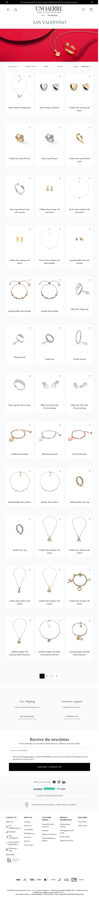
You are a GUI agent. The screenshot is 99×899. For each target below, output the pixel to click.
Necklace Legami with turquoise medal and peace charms (19, 653)
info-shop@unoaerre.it (15, 827)
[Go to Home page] (49, 9)
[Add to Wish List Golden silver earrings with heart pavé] (60, 178)
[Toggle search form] (16, 10)
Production (27, 826)
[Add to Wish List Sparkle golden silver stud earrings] (90, 229)
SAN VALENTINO (53, 15)
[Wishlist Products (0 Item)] (83, 10)
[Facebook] (54, 782)
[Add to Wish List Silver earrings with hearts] (60, 76)
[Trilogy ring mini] (19, 338)
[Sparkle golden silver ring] (79, 481)
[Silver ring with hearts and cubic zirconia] (19, 188)
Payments (45, 830)
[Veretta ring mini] (79, 338)
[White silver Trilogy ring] (79, 290)
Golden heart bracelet (19, 454)
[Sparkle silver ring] (19, 529)
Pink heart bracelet (79, 454)
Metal (46, 67)
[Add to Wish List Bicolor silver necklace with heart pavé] (90, 178)
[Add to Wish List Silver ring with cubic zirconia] (30, 376)
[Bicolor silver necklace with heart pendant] (49, 239)
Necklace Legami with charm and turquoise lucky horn (49, 653)
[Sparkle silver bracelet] (49, 290)
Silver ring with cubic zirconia (20, 405)
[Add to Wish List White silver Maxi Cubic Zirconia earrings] (60, 376)
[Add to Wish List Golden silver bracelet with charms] (90, 570)
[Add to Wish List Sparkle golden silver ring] (90, 471)
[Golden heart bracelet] (19, 435)
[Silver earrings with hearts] (49, 86)
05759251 (12, 832)
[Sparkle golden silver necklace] (19, 481)
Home (42, 15)
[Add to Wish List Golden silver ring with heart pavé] (90, 127)
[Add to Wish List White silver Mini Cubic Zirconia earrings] (90, 376)
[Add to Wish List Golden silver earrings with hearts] (90, 76)
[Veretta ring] (49, 338)
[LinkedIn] (63, 782)
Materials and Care (66, 840)
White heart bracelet (49, 454)
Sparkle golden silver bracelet (19, 311)
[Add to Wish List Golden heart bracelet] (30, 425)
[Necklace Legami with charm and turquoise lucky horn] (49, 631)
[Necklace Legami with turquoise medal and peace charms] (19, 631)
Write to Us (9, 822)
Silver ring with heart (49, 158)
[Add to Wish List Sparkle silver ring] (30, 519)
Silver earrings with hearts (49, 107)
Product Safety (65, 837)
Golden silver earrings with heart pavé (49, 210)
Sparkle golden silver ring (79, 502)
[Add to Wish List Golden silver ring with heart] (30, 127)
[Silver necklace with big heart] (19, 86)
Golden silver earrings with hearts (79, 109)
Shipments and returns (49, 834)
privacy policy (29, 757)
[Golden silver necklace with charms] (49, 529)
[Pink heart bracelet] (79, 435)
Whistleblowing (29, 833)
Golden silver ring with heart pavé (79, 160)
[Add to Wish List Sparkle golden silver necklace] (30, 471)
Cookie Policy (82, 826)
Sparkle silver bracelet (49, 311)
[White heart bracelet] (49, 435)
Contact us (72, 716)
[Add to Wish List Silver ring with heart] (60, 127)
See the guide (27, 716)
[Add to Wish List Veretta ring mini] (90, 328)
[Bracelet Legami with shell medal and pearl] (79, 631)
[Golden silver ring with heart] (19, 137)
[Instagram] (59, 782)
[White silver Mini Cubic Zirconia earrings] (79, 386)
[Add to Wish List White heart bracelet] (60, 425)
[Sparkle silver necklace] (49, 481)
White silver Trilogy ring (79, 309)
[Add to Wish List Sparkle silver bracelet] (60, 280)
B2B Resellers (10, 854)
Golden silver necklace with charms (49, 551)
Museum (27, 841)
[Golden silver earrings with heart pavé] (49, 188)
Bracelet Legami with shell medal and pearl (79, 653)
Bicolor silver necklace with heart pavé (79, 210)
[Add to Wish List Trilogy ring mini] (30, 328)
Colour (60, 67)
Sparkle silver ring (19, 550)
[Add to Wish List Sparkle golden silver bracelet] (30, 280)
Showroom (27, 837)
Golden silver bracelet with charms (79, 602)
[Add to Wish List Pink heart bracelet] (90, 425)
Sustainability (28, 829)
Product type (30, 67)
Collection (12, 67)
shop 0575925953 (13, 837)
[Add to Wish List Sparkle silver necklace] (60, 471)
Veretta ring (49, 359)
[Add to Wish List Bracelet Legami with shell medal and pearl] (90, 620)
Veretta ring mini (79, 359)
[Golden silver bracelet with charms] (79, 580)
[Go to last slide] (7, 2)
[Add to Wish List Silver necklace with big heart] (30, 76)
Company (27, 822)
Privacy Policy (82, 822)
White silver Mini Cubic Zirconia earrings (79, 406)
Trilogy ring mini (19, 357)
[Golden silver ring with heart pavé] (79, 137)
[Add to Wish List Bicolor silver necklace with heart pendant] (60, 229)
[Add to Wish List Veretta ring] (60, 328)
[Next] (56, 676)
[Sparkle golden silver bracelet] (19, 290)
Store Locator (28, 845)
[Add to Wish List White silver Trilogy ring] (90, 280)
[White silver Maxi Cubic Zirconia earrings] (49, 386)
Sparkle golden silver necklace (19, 502)
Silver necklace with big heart (19, 107)
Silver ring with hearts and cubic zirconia (19, 210)
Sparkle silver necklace (49, 502)
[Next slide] (92, 2)
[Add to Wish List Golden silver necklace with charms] (60, 519)
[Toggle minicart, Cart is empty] (91, 10)
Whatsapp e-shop (13, 849)
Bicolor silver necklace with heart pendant (49, 261)
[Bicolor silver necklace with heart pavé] (79, 188)
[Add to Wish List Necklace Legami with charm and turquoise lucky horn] (60, 620)
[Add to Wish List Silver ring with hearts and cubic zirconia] (30, 178)
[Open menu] (8, 9)
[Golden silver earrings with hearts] (79, 86)
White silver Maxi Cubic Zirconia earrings (49, 406)
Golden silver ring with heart (19, 158)
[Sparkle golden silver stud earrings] (79, 239)
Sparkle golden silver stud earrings (79, 261)
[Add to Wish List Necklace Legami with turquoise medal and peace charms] (30, 620)
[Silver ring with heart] (49, 137)
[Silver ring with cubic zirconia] (19, 386)
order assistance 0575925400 (13, 843)
